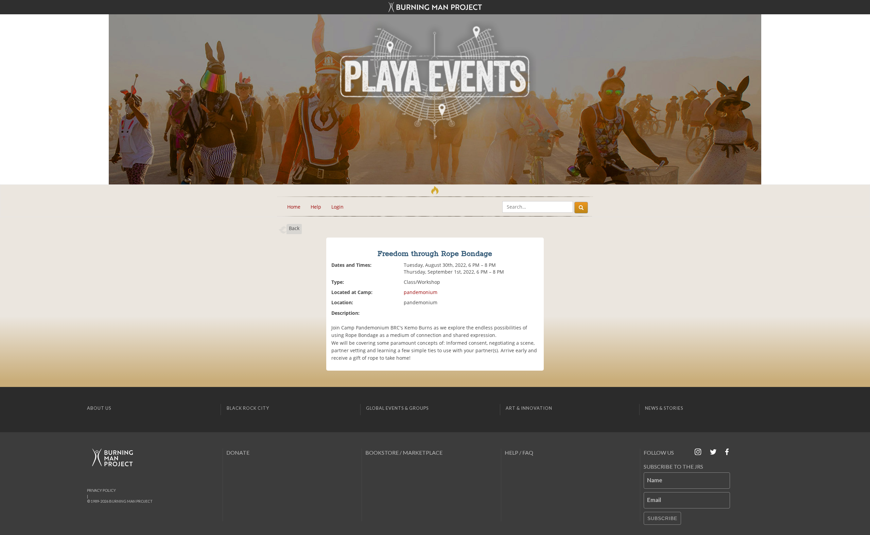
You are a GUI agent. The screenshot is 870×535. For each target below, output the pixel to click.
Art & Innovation (529, 408)
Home (293, 207)
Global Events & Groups (397, 408)
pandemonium (420, 292)
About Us (99, 408)
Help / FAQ (519, 452)
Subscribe (662, 518)
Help (316, 207)
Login (337, 207)
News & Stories (664, 408)
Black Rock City (248, 408)
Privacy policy (101, 490)
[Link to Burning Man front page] (435, 7)
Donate (237, 452)
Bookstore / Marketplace (403, 452)
